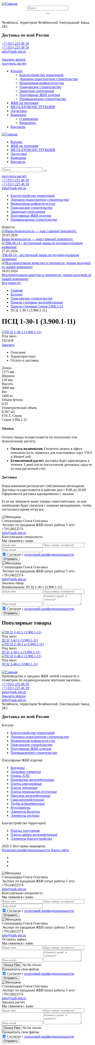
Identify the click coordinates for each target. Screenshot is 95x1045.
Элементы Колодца (25, 811)
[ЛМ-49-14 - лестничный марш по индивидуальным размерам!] (47, 247)
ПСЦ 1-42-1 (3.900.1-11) (20, 640)
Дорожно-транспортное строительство (48, 79)
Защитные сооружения (36, 91)
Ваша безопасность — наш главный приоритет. (37, 239)
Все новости (11, 283)
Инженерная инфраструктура (41, 83)
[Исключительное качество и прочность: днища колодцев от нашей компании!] (47, 267)
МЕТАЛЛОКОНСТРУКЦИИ (33, 107)
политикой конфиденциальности (49, 554)
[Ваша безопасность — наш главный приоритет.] (39, 231)
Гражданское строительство (40, 87)
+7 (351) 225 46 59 (15, 43)
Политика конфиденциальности (26, 850)
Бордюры (18, 768)
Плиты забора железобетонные (34, 834)
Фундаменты (20, 807)
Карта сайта (60, 850)
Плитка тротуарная (25, 830)
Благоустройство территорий (41, 75)
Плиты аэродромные (26, 784)
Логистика (19, 111)
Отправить (11, 559)
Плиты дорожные (24, 788)
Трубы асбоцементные (28, 803)
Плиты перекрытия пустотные (34, 791)
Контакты (18, 127)
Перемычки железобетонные (32, 780)
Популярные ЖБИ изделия (39, 95)
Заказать (8, 345)
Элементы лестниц (25, 815)
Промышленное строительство (42, 99)
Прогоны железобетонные (30, 795)
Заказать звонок (14, 59)
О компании (28, 119)
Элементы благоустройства (31, 838)
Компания (18, 115)
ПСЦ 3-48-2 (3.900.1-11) (20, 664)
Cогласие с (40, 554)
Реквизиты (27, 123)
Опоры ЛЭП (20, 776)
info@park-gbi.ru (14, 55)
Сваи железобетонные (27, 799)
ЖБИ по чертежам (24, 103)
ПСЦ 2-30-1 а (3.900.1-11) (21, 652)
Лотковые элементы (26, 772)
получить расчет (14, 63)
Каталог (17, 71)
